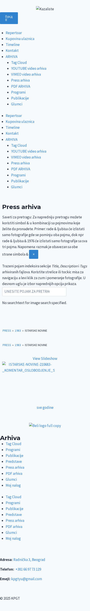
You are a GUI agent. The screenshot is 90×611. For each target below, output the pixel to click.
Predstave (14, 461)
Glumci (16, 104)
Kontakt (12, 50)
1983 (18, 330)
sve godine (45, 407)
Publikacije (20, 98)
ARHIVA (11, 56)
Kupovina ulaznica (20, 38)
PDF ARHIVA (20, 86)
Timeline (13, 44)
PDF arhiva (14, 473)
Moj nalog (13, 485)
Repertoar (14, 32)
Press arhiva (20, 80)
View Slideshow (45, 358)
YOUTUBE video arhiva (28, 68)
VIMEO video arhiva (26, 74)
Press (7, 330)
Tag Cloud (19, 62)
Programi (18, 92)
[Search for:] (34, 291)
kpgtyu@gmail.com (26, 578)
